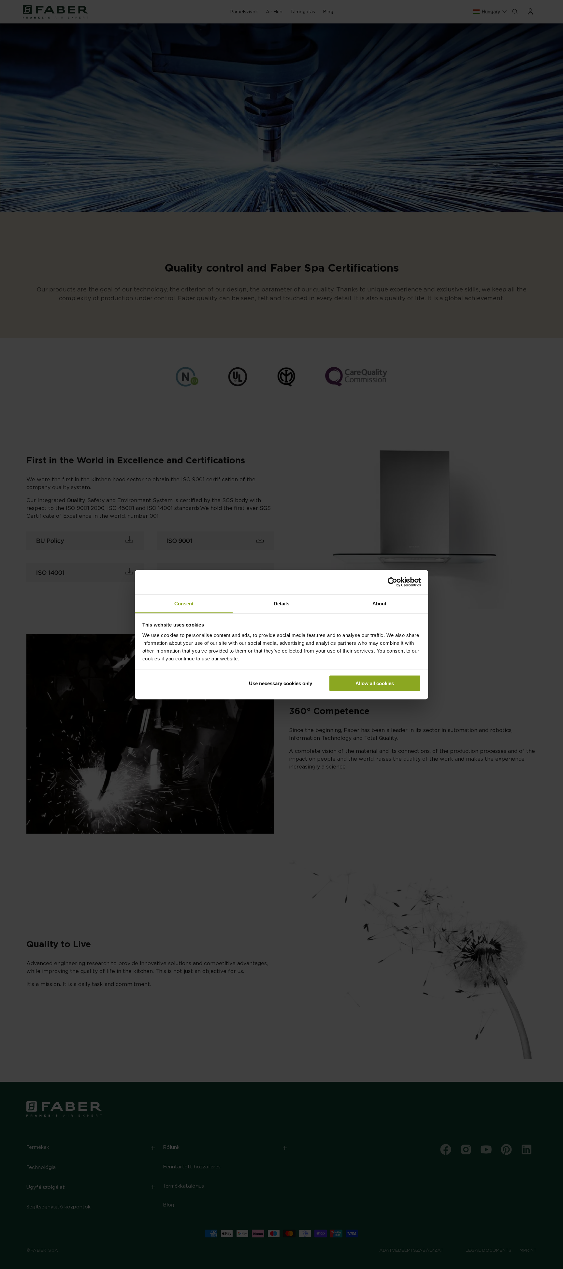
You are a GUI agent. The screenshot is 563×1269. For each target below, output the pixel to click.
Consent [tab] (184, 603)
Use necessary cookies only (280, 683)
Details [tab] (281, 603)
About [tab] (379, 603)
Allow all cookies (374, 683)
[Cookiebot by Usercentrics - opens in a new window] (392, 582)
